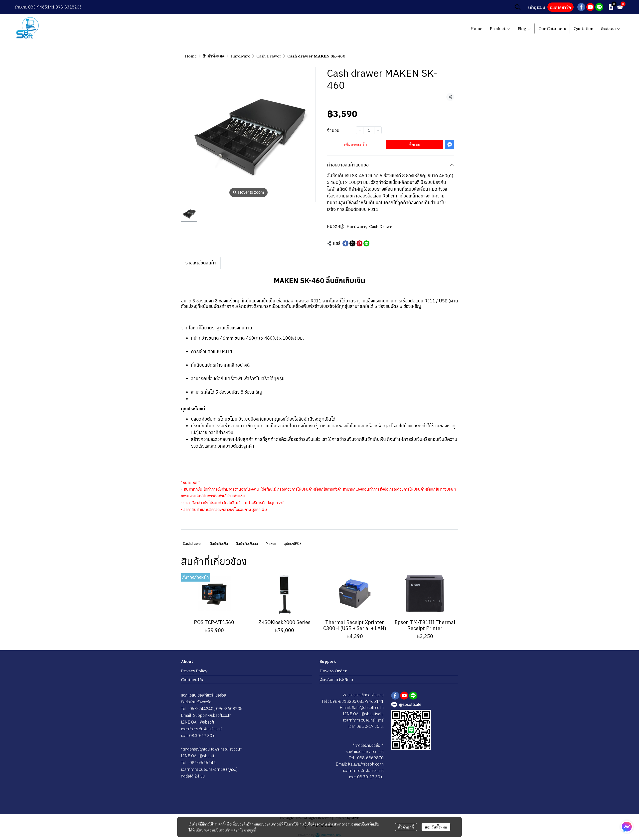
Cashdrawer (192, 543)
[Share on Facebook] (345, 243)
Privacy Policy (194, 670)
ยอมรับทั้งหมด (436, 827)
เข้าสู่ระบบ (536, 7)
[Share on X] (352, 243)
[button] (517, 7)
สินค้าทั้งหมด (214, 55)
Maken (271, 543)
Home (191, 55)
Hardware (240, 55)
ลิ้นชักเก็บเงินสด (247, 543)
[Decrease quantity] (359, 130)
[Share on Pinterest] (359, 243)
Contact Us (192, 679)
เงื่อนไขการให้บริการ (336, 679)
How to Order (333, 670)
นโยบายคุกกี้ (247, 830)
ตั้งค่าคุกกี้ (406, 827)
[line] (599, 7)
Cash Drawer (268, 55)
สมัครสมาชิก (560, 7)
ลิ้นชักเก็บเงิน (219, 543)
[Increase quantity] (377, 130)
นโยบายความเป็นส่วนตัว (213, 830)
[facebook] (581, 7)
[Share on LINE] (366, 243)
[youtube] (590, 7)
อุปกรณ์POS (293, 543)
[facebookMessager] (627, 827)
